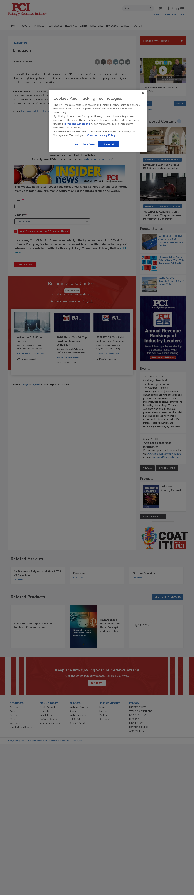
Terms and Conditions (76, 124)
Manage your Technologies (83, 144)
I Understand (108, 144)
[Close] (143, 93)
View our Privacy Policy (101, 135)
